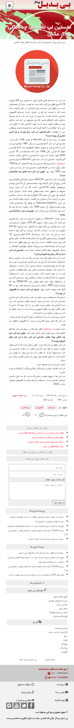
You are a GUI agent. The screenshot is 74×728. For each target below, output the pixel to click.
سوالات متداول (24, 684)
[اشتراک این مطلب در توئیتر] (19, 420)
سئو (65, 636)
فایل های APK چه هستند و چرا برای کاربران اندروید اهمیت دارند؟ (36, 575)
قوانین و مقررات (23, 700)
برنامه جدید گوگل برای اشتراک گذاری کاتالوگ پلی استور (41, 553)
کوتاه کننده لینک (60, 616)
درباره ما (61, 684)
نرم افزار (60, 163)
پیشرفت (63, 647)
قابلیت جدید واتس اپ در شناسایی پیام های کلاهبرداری (41, 433)
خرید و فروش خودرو (58, 600)
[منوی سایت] (9, 5)
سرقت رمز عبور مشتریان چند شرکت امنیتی (46, 442)
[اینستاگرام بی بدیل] (9, 705)
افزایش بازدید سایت (57, 632)
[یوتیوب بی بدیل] (16, 705)
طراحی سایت (61, 604)
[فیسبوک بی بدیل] (31, 705)
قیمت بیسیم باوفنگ (58, 612)
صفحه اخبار (50, 659)
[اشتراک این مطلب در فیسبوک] (24, 420)
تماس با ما (60, 692)
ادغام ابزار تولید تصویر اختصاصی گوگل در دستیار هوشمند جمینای (37, 517)
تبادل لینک (26, 692)
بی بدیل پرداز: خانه (28, 659)
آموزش (64, 651)
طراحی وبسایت (60, 628)
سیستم (52, 407)
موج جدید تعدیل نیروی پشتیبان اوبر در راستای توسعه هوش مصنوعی (35, 526)
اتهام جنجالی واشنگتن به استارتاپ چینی (48, 437)
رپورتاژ (64, 644)
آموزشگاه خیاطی (60, 596)
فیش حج (63, 608)
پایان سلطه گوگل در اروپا (54, 446)
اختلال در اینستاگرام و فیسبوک (51, 562)
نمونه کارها (60, 700)
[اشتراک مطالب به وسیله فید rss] (14, 420)
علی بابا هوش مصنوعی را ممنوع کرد (49, 521)
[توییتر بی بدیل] (24, 705)
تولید (65, 640)
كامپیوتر (39, 407)
